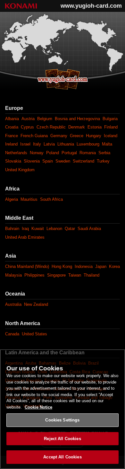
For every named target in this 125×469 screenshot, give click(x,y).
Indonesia (84, 266)
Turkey (103, 161)
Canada (12, 334)
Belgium (44, 118)
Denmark (76, 127)
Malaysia (13, 275)
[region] (62, 409)
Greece (76, 135)
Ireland (11, 144)
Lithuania (65, 144)
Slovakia (13, 161)
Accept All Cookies (62, 457)
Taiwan (74, 275)
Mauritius (29, 199)
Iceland (110, 135)
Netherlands (16, 152)
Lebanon (54, 228)
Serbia (104, 152)
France (11, 135)
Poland (52, 152)
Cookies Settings (62, 420)
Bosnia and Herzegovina (77, 118)
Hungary (93, 135)
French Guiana (34, 135)
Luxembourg (88, 144)
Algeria (11, 199)
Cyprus (27, 127)
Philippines (34, 275)
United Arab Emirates (25, 237)
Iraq (25, 228)
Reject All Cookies (62, 438)
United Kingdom (20, 169)
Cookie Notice (38, 407)
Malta (107, 144)
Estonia (95, 127)
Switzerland (83, 161)
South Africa (51, 199)
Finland (111, 127)
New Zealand (36, 304)
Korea (114, 266)
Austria (28, 118)
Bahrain (12, 228)
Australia (13, 304)
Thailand (91, 275)
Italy (37, 144)
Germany (58, 135)
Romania (87, 152)
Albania (12, 118)
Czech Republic (51, 127)
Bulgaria (110, 118)
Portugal (69, 152)
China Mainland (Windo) (27, 266)
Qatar (70, 228)
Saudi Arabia (89, 228)
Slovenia (32, 161)
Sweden (62, 161)
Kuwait (37, 228)
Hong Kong (62, 266)
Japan (100, 266)
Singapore (56, 275)
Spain (47, 161)
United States (34, 334)
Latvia (49, 144)
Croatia (11, 127)
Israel (25, 144)
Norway (37, 152)
